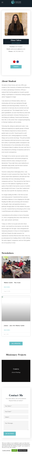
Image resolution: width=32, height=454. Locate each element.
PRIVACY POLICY (22, 450)
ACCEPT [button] (14, 450)
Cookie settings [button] (6, 450)
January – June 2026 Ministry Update (14, 326)
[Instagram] (14, 61)
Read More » (7, 287)
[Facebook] (17, 61)
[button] (29, 2)
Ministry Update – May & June (12, 283)
